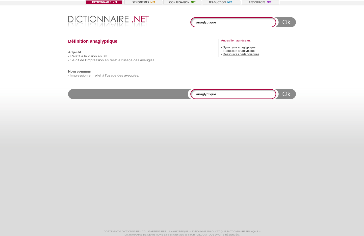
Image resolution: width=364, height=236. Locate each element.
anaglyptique (178, 231)
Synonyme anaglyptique (239, 47)
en (100, 56)
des (136, 60)
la (85, 56)
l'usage (126, 60)
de (82, 60)
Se (72, 60)
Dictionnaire (131, 231)
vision (92, 56)
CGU (144, 231)
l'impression (94, 60)
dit (77, 60)
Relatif (75, 56)
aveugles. (147, 60)
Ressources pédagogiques (241, 54)
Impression (79, 75)
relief (113, 60)
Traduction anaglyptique (239, 51)
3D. (105, 56)
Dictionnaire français (242, 231)
